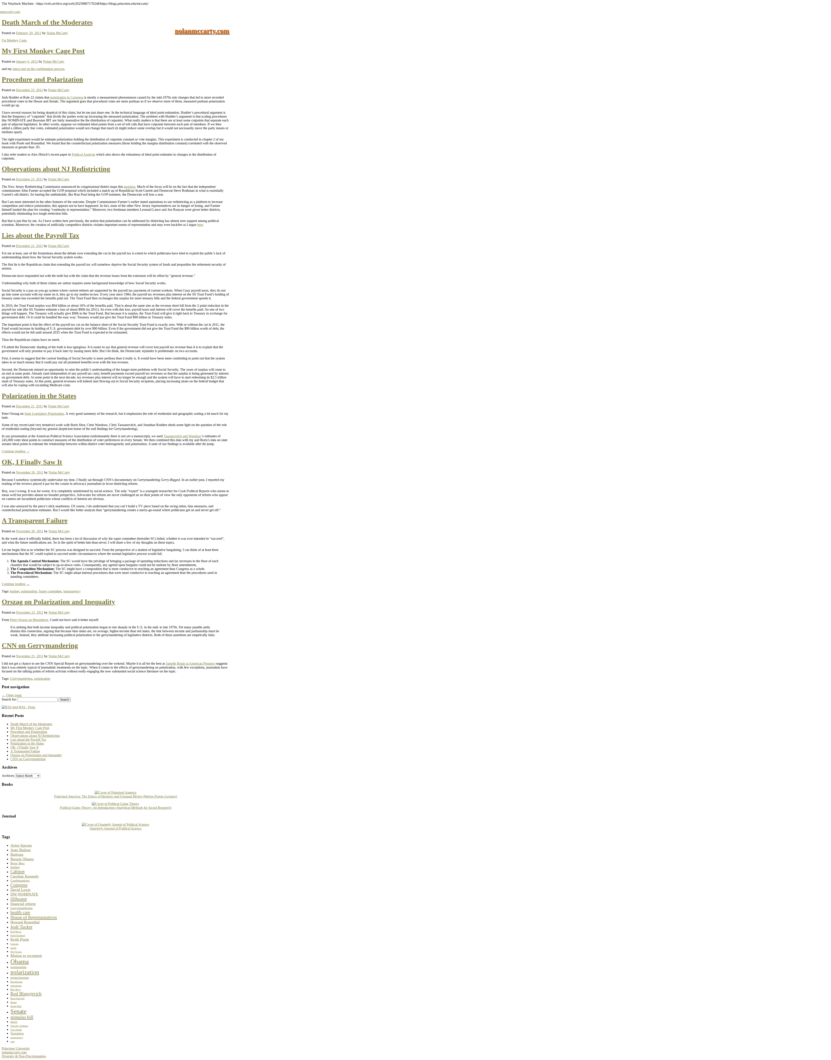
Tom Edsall (16, 1030)
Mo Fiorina (16, 952)
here (200, 225)
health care (20, 912)
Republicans (16, 982)
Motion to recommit (26, 955)
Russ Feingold (17, 998)
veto (12, 1041)
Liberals (14, 944)
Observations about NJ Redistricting (56, 169)
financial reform (23, 904)
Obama (19, 961)
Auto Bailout (20, 850)
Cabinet (17, 871)
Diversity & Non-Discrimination (24, 1056)
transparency (72, 591)
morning (129, 186)
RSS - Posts (26, 707)
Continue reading (16, 451)
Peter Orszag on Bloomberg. (29, 620)
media (13, 948)
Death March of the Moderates (47, 22)
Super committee (50, 591)
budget (14, 591)
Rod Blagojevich (26, 993)
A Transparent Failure (35, 520)
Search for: (9, 699)
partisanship (18, 967)
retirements (15, 986)
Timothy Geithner (19, 1026)
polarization (29, 591)
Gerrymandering (21, 678)
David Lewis (20, 890)
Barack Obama (22, 859)
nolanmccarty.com (202, 31)
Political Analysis (83, 154)
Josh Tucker (21, 926)
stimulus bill (21, 1017)
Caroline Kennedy (24, 876)
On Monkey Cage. (14, 40)
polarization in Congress (66, 97)
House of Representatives (33, 917)
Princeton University (16, 1048)
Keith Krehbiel (17, 935)
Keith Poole (19, 939)
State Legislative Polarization (44, 413)
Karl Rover (15, 932)
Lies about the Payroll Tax (40, 235)
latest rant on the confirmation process (38, 69)
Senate (18, 1011)
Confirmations (20, 880)
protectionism (19, 977)
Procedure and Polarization (42, 79)
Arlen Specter (21, 845)
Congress (18, 885)
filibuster (18, 899)
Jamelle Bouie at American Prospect (190, 663)
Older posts (12, 695)
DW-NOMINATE (24, 894)
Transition (17, 1033)
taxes (13, 1021)
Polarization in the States (39, 396)
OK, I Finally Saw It (32, 462)
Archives (8, 775)
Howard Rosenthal (25, 922)
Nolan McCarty (57, 33)
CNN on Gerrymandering (40, 645)
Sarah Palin (16, 1006)
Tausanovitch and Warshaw (182, 436)
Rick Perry (15, 989)
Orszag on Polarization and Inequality (58, 602)
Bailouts (16, 854)
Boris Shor (17, 863)
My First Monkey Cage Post (43, 51)
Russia (13, 1002)
